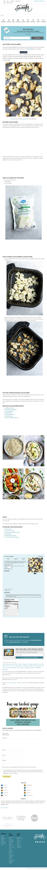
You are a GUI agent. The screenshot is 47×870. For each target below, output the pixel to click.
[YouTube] (41, 1)
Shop (4, 2)
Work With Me (18, 1)
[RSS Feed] (43, 1)
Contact (3, 837)
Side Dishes (20, 667)
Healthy (8, 666)
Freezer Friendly (29, 785)
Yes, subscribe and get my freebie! (29, 657)
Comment (4, 738)
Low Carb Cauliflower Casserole (11, 417)
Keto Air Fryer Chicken (9, 530)
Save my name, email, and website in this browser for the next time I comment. (19, 767)
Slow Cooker (28, 790)
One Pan (4, 785)
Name (4, 750)
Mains (10, 843)
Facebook (14, 682)
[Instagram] (38, 1)
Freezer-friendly (33, 664)
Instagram (25, 642)
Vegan (32, 667)
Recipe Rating (5, 733)
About (8, 1)
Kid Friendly (25, 666)
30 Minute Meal (7, 664)
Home (4, 1)
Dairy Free (5, 790)
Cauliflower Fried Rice (9, 408)
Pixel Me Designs (44, 868)
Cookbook (12, 1)
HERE (13, 118)
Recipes (14, 667)
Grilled (10, 859)
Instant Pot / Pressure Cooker (11, 856)
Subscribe (37, 38)
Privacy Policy (9, 2)
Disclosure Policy (4, 807)
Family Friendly (23, 664)
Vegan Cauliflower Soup (10, 414)
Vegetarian (37, 667)
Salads (10, 846)
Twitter (25, 682)
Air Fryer (15, 664)
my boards (24, 118)
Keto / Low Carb (16, 666)
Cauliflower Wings (9, 416)
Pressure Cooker (29, 795)
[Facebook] (36, 1)
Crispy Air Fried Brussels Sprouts (12, 537)
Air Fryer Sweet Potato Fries (20, 838)
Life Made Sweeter (23, 8)
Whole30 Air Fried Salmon (10, 535)
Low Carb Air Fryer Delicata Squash (12, 532)
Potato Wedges (8, 533)
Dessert (10, 850)
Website (4, 760)
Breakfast (11, 842)
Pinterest (10, 682)
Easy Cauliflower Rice (9, 411)
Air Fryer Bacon (8, 529)
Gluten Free (5, 792)
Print (35, 573)
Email (3, 755)
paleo (10, 667)
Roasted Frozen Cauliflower (11, 409)
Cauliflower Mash (8, 412)
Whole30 (5, 669)
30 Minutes (28, 792)
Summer (27, 667)
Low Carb (5, 787)
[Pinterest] (35, 1)
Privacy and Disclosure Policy (3, 843)
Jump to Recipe (23, 52)
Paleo (27, 787)
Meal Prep (32, 666)
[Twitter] (40, 1)
